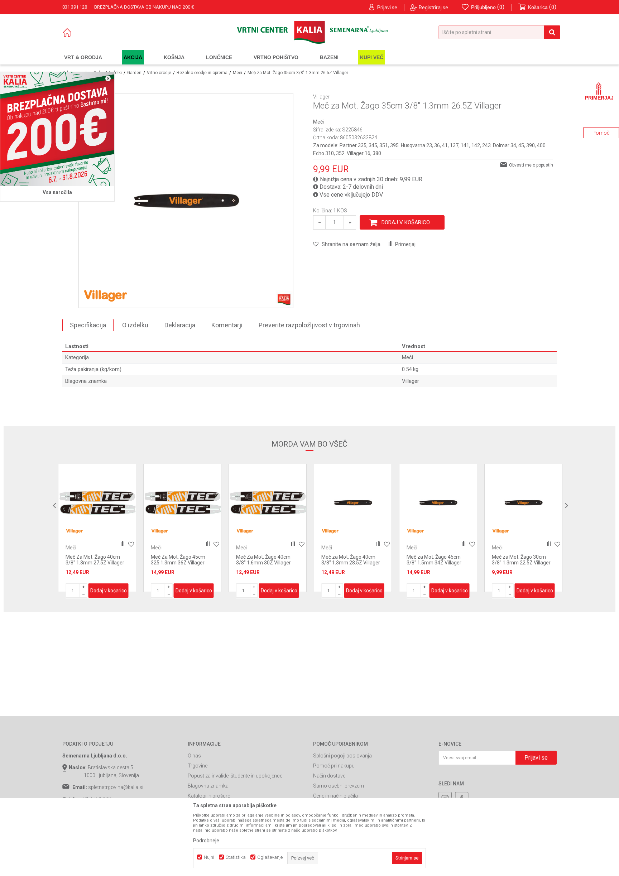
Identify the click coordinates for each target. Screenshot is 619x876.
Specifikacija (88, 325)
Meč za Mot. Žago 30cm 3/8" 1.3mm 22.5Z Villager (436, 559)
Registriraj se (433, 7)
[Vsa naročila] (57, 129)
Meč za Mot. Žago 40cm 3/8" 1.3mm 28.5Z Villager (265, 559)
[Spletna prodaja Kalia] (309, 32)
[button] (499, 32)
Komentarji (227, 325)
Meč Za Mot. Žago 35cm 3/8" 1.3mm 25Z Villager (519, 559)
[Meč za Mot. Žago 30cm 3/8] (438, 503)
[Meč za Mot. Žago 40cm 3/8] (267, 503)
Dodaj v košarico (406, 222)
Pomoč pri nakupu (334, 766)
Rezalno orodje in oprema (202, 72)
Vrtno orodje (159, 72)
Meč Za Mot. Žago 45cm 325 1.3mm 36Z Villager (93, 559)
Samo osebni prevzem (338, 786)
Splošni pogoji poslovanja (342, 756)
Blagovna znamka (208, 786)
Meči (237, 72)
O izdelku (135, 325)
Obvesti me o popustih (531, 165)
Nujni (209, 857)
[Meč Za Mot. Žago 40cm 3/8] (182, 503)
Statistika (236, 857)
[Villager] (105, 295)
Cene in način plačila (335, 796)
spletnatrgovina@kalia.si (115, 787)
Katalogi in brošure (209, 796)
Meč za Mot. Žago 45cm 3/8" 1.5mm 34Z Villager (348, 559)
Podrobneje (206, 840)
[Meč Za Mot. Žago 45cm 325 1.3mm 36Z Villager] (97, 503)
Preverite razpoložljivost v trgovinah (309, 325)
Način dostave (329, 776)
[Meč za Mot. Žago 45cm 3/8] (353, 503)
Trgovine (197, 766)
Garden (134, 72)
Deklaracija (179, 325)
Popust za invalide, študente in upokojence (235, 776)
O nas (194, 756)
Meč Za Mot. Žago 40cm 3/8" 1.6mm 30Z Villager (178, 559)
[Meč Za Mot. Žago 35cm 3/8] (523, 503)
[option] (97, 528)
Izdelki (115, 72)
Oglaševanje (270, 857)
